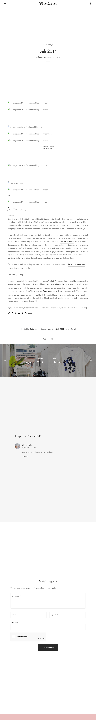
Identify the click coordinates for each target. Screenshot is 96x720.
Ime (14, 614)
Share (30, 313)
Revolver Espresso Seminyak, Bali (48, 147)
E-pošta (54, 614)
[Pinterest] (52, 339)
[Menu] (5, 3)
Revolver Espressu (67, 241)
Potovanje (48, 44)
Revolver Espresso (43, 291)
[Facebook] (48, 339)
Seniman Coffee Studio (55, 284)
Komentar (16, 596)
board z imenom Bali (76, 264)
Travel (73, 329)
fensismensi (42, 57)
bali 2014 (60, 329)
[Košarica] (91, 3)
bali (53, 329)
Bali (77, 307)
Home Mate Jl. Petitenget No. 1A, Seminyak (18, 209)
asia (49, 329)
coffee (67, 329)
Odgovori (25, 456)
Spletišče (14, 622)
